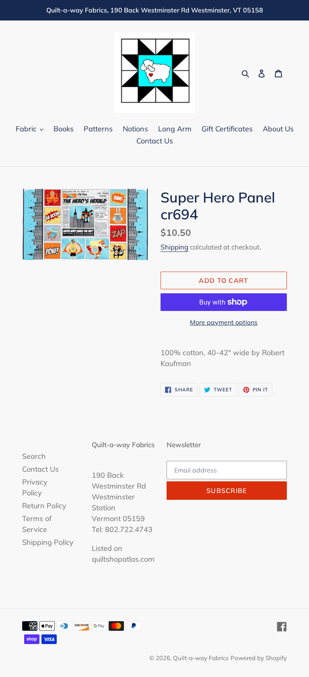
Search (34, 456)
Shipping (174, 247)
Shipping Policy (48, 542)
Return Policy (44, 505)
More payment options (224, 322)
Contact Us (40, 469)
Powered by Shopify (259, 658)
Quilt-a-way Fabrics (201, 658)
